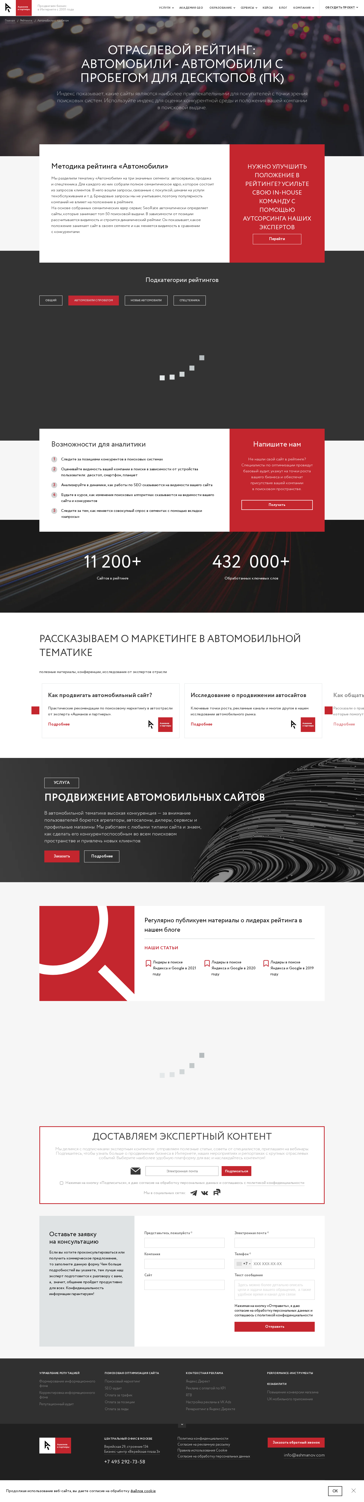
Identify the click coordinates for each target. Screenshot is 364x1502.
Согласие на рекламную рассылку (204, 1444)
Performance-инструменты (290, 1373)
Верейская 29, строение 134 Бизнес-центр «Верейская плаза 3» (132, 1449)
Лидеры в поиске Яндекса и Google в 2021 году (174, 968)
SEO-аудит (113, 1388)
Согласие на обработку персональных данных (214, 1456)
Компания (302, 8)
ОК (335, 1491)
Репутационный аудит (56, 1404)
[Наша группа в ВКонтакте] (204, 1193)
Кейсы (268, 8)
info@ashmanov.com (304, 1455)
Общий (50, 300)
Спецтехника (190, 300)
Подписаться (236, 1171)
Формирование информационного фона (67, 1383)
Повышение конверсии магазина (292, 1392)
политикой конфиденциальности (275, 1183)
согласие (241, 1310)
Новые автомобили (146, 300)
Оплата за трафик (118, 1395)
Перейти (277, 239)
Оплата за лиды (117, 1409)
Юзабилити (276, 1384)
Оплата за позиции (120, 1402)
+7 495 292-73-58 (124, 1462)
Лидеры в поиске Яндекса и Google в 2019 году (292, 968)
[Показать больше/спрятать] (182, 1426)
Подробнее (59, 724)
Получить (277, 505)
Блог (283, 8)
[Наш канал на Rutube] (216, 1193)
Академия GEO (191, 8)
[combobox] (243, 1264)
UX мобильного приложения (290, 1399)
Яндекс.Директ (198, 1381)
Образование (220, 8)
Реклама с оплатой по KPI (206, 1388)
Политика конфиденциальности (203, 1438)
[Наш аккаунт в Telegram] (193, 1193)
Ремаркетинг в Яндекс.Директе (210, 1409)
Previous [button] (35, 710)
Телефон (241, 1254)
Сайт (148, 1275)
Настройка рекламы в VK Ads (208, 1402)
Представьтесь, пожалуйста (167, 1233)
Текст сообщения (248, 1275)
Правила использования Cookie (202, 1450)
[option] (110, 710)
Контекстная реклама (204, 1373)
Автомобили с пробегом (93, 300)
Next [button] (329, 710)
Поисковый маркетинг (122, 1381)
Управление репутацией (59, 1373)
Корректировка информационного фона (67, 1395)
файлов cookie (143, 1491)
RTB (189, 1395)
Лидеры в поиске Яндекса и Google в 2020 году (233, 968)
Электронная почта (250, 1233)
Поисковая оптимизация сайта (132, 1373)
